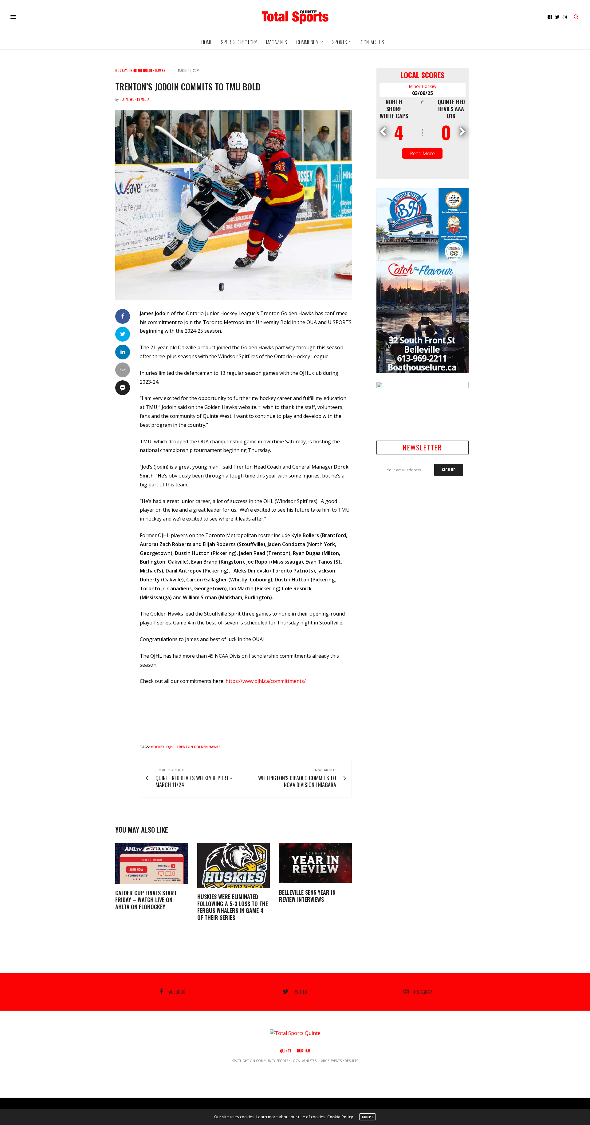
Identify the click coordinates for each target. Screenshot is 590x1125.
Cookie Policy (340, 1116)
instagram (422, 991)
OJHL (170, 746)
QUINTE (285, 1050)
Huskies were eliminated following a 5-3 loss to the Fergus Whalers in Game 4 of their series (232, 907)
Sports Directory (239, 42)
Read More (422, 153)
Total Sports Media (134, 99)
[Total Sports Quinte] (295, 17)
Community (307, 42)
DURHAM (303, 1050)
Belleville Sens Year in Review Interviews (307, 895)
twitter (300, 991)
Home (206, 42)
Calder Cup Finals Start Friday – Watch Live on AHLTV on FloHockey (146, 900)
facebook (176, 991)
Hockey (121, 70)
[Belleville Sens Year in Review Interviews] (315, 863)
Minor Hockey (422, 86)
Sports (339, 42)
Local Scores (422, 74)
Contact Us (372, 42)
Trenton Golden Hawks (146, 70)
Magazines (276, 42)
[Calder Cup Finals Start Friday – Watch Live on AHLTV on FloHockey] (151, 863)
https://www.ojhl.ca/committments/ (266, 681)
